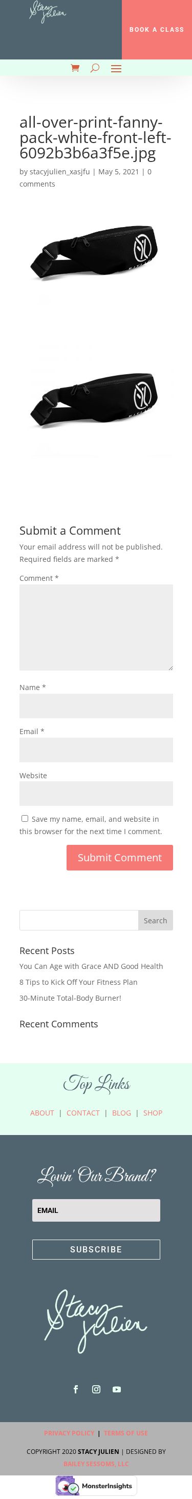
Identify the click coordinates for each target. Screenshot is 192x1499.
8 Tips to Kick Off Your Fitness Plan (78, 982)
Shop (152, 1113)
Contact (83, 1113)
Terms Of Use (126, 1433)
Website (33, 775)
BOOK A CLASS (157, 29)
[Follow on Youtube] (117, 1389)
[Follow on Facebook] (76, 1389)
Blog (121, 1113)
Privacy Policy (69, 1433)
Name (32, 687)
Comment (39, 578)
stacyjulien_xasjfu (60, 171)
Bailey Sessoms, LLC (96, 1464)
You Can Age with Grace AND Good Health (91, 966)
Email (32, 731)
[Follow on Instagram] (96, 1389)
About (42, 1113)
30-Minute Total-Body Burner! (70, 998)
